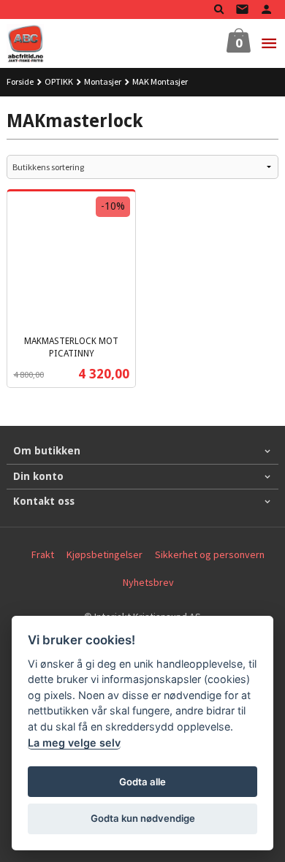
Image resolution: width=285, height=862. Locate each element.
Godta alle (142, 781)
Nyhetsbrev (148, 582)
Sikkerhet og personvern (210, 554)
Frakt (42, 554)
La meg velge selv (74, 742)
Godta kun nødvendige (143, 818)
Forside (20, 81)
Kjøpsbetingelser (104, 554)
